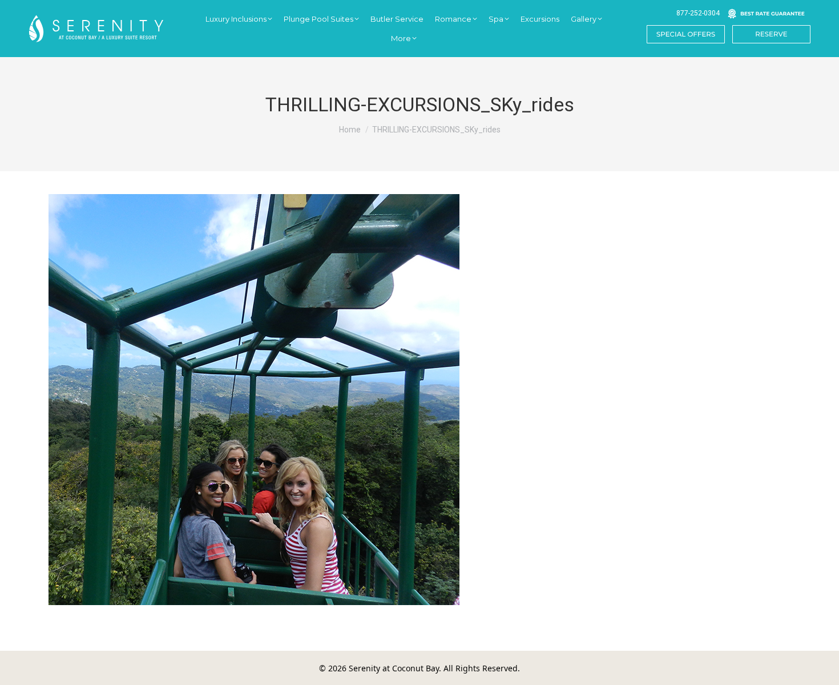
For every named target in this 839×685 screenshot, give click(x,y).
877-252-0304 (698, 13)
